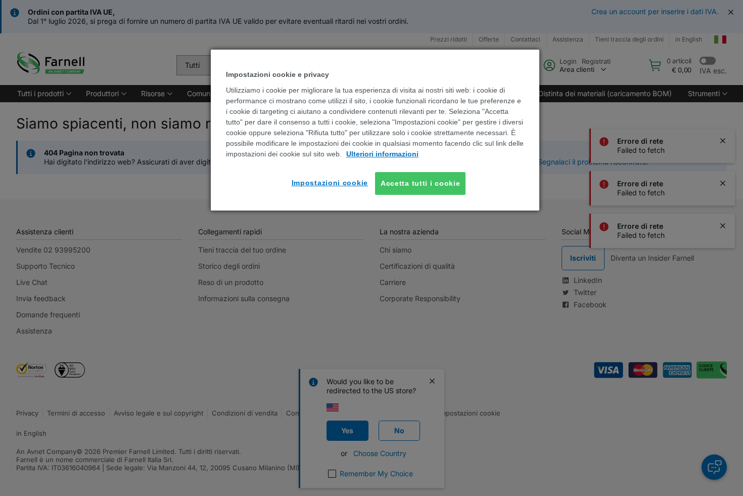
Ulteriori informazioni (382, 154)
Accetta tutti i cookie (420, 183)
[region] (375, 130)
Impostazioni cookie (330, 183)
